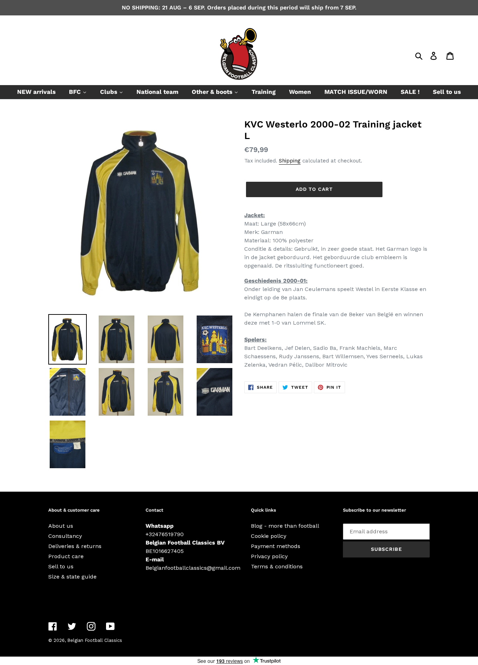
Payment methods (275, 546)
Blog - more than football (285, 525)
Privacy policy (269, 556)
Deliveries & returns (74, 546)
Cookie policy (268, 536)
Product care (66, 556)
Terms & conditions (277, 566)
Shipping (290, 161)
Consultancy (65, 536)
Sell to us (60, 566)
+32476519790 (165, 534)
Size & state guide (72, 576)
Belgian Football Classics (94, 640)
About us (60, 525)
